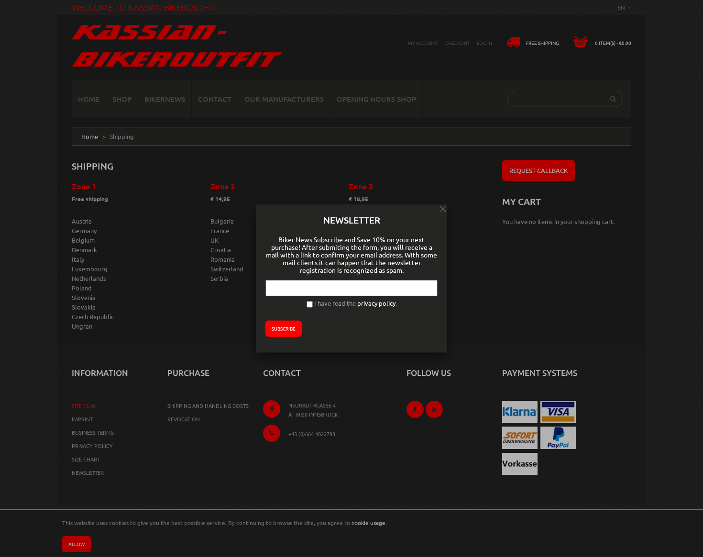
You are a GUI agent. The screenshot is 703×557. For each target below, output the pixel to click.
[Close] (442, 208)
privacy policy (376, 303)
